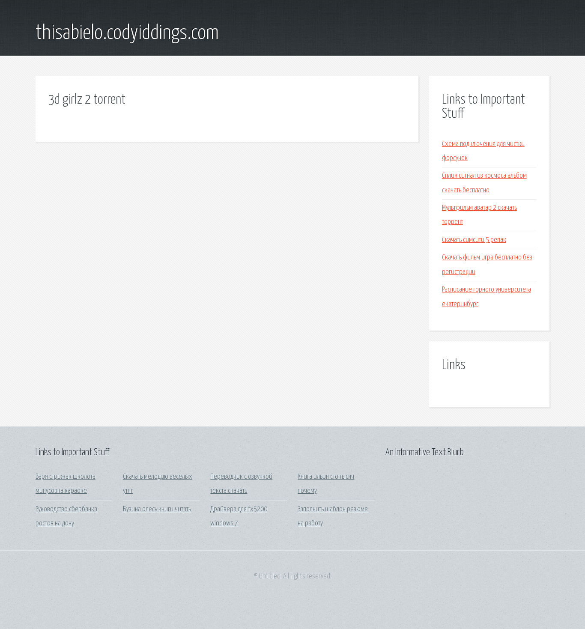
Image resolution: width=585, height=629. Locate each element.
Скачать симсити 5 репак (474, 240)
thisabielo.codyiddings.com (127, 33)
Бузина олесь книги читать (157, 509)
